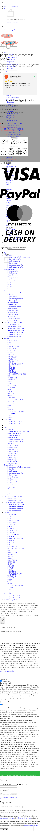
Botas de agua (12, 263)
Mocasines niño (12, 314)
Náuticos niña (11, 285)
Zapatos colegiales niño (15, 299)
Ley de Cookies (5, 134)
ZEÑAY (9, 415)
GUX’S (9, 384)
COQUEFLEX (12, 372)
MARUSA (10, 394)
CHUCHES (11, 368)
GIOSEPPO (11, 380)
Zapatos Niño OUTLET (15, 423)
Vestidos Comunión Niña (15, 330)
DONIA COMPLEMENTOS (16, 374)
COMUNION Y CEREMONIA (14, 129)
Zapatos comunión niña (14, 133)
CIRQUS (10, 352)
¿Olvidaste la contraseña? (8, 798)
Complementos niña (13, 136)
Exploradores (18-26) (13, 125)
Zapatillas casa (12, 297)
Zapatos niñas (8, 255)
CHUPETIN (11, 370)
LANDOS (10, 392)
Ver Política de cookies (7, 671)
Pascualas (10, 269)
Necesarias (6, 681)
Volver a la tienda (12, 23)
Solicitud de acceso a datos (9, 159)
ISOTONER (11, 388)
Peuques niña (11, 281)
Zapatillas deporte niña (15, 267)
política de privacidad (7, 818)
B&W (9, 344)
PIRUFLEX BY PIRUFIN (15, 400)
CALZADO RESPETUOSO (13, 322)
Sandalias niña (12, 287)
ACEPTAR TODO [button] (24, 615)
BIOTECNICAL (12, 350)
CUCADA (10, 362)
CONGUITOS (12, 356)
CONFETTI (11, 354)
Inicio (5, 53)
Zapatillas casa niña (13, 261)
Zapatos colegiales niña (15, 265)
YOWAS (10, 410)
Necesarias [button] (3, 679)
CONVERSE (11, 358)
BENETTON (11, 348)
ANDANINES (12, 340)
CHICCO (10, 366)
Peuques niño (11, 316)
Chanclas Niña (12, 289)
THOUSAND (11, 402)
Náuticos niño (12, 305)
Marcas (6, 338)
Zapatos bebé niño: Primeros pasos (19, 293)
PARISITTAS (11, 398)
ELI (8, 376)
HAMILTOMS (12, 386)
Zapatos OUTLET (9, 419)
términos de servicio (24, 818)
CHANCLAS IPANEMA (15, 364)
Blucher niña (11, 283)
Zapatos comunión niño (14, 134)
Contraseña (4, 790)
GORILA (10, 382)
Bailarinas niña (12, 273)
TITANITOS (11, 404)
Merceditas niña (12, 271)
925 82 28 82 (11, 116)
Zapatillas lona (12, 279)
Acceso (14, 794)
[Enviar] (0, 72)
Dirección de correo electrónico (11, 807)
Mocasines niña (12, 277)
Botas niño (10, 295)
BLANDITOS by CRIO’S (15, 346)
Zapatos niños (8, 291)
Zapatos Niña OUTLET (15, 421)
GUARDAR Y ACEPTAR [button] (8, 768)
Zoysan (9, 417)
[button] (11, 6)
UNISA (9, 406)
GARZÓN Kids (12, 378)
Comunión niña (12, 275)
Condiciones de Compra (8, 127)
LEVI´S (9, 390)
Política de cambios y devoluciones (11, 131)
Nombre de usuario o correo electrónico (14, 784)
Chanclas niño (12, 320)
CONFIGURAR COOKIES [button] (9, 615)
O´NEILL (10, 396)
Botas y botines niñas (14, 259)
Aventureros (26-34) (14, 326)
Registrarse (4, 829)
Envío (2, 120)
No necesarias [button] (4, 703)
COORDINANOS (13, 360)
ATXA (9, 342)
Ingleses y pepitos (13, 312)
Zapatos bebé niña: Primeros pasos (18, 257)
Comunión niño (12, 311)
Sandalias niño (12, 309)
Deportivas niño (12, 303)
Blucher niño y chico (14, 307)
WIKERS (10, 408)
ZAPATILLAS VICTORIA (15, 412)
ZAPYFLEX (11, 413)
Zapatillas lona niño (13, 318)
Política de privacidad (7, 123)
